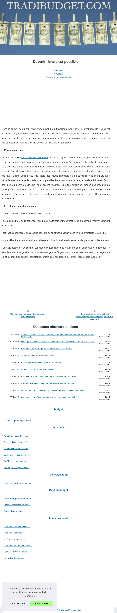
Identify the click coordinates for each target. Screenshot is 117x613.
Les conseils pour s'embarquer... (18, 498)
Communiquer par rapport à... (17, 455)
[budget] (58, 27)
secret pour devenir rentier (34, 157)
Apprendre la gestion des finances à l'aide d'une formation (47, 383)
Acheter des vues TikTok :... (16, 436)
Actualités (58, 74)
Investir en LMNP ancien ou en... (18, 483)
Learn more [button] (30, 596)
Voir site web (62, 610)
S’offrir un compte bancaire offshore (37, 355)
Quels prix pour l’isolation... (16, 511)
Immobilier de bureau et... (15, 558)
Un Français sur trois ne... (15, 539)
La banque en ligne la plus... (16, 467)
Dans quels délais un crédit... (17, 442)
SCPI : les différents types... (16, 552)
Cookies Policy (75, 610)
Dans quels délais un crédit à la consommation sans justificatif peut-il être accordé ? (94, 316)
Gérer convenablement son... (17, 505)
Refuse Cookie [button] (18, 603)
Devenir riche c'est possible (58, 77)
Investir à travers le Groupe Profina (37, 369)
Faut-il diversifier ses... (14, 533)
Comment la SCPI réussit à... (17, 526)
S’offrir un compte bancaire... (17, 461)
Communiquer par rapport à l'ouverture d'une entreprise (28, 315)
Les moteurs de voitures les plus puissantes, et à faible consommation (53, 390)
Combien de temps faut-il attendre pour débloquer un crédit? (48, 376)
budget (59, 70)
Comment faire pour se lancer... (18, 545)
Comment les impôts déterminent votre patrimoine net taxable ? (50, 397)
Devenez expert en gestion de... (18, 420)
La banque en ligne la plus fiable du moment (41, 362)
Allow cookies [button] (41, 603)
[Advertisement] (55, 101)
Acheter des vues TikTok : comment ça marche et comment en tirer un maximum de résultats (57, 335)
